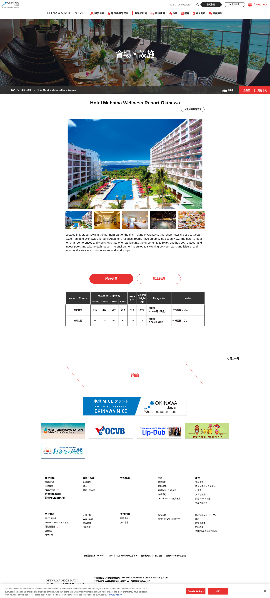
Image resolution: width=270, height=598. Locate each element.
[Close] (265, 590)
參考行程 (49, 535)
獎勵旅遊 (124, 518)
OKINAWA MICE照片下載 (57, 522)
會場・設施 (89, 478)
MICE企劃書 (50, 518)
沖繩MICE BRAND (55, 497)
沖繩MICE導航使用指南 (206, 531)
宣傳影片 (49, 530)
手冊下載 (87, 514)
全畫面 (246, 90)
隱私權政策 (200, 523)
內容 (175, 13)
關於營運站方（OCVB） (206, 514)
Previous (59, 221)
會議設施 (87, 482)
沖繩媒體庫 (50, 526)
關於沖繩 (99, 13)
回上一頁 (234, 358)
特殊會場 (160, 13)
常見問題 (49, 486)
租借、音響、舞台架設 (205, 486)
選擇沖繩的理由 (119, 13)
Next (211, 221)
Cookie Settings (196, 591)
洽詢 (197, 519)
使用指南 (211, 4)
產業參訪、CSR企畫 (167, 490)
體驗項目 (162, 486)
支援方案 (218, 13)
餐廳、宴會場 (89, 490)
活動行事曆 (50, 490)
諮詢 (110, 556)
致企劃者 (201, 13)
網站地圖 (199, 527)
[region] (135, 591)
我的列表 (235, 4)
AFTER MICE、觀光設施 (169, 498)
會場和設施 (141, 13)
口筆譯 (198, 490)
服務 (186, 13)
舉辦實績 (87, 523)
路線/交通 (49, 482)
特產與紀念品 (201, 503)
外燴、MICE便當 (203, 498)
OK (217, 591)
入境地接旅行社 (202, 494)
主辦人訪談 (88, 519)
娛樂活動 (162, 494)
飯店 (85, 486)
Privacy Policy (115, 595)
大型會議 (124, 522)
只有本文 (262, 90)
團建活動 (162, 482)
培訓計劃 (87, 527)
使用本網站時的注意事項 (169, 519)
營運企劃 (199, 482)
